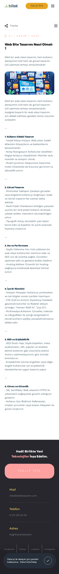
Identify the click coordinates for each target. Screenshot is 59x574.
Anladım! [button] (48, 558)
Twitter (22, 549)
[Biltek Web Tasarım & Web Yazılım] (11, 6)
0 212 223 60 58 (18, 515)
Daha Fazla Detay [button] (28, 562)
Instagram (49, 549)
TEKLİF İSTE (36, 6)
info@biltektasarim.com (23, 496)
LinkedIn (35, 549)
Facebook (9, 549)
